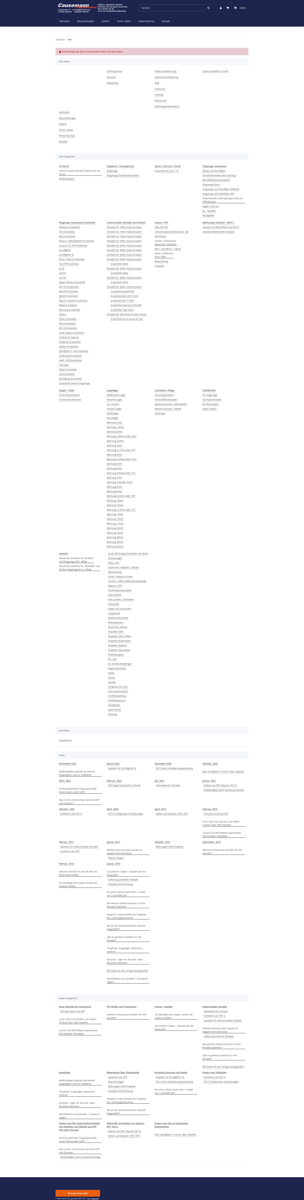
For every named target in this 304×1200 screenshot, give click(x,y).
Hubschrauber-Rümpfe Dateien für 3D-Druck (80, 172)
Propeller (159, 265)
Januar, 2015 (113, 863)
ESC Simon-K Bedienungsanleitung (174, 768)
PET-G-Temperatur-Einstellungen (125, 813)
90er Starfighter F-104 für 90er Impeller (223, 771)
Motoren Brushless (118, 617)
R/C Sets (112, 659)
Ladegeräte (114, 613)
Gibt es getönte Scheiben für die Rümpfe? (124, 938)
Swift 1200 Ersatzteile (70, 360)
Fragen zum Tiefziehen (214, 1072)
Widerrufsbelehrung (165, 71)
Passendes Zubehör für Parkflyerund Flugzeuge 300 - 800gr (76, 560)
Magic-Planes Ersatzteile (72, 282)
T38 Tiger (64, 364)
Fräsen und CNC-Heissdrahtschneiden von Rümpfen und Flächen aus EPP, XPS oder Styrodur (79, 1126)
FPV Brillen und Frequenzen (121, 1006)
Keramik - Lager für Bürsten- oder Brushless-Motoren (125, 961)
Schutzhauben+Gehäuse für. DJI (172, 231)
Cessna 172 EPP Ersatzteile (73, 245)
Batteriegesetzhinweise (167, 106)
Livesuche (160, 88)
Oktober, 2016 (162, 841)
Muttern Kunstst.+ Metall (168, 408)
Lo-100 (62, 277)
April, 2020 (112, 809)
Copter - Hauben (164, 1006)
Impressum (161, 100)
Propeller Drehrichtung (120, 884)
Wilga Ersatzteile (68, 369)
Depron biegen (116, 857)
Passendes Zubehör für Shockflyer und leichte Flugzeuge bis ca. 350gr (79, 568)
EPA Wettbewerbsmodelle (216, 179)
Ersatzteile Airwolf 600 (122, 291)
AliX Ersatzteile (67, 231)
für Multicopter (211, 404)
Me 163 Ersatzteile (69, 286)
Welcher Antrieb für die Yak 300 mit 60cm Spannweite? (78, 873)
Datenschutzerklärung (166, 77)
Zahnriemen (114, 709)
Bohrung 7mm (114, 477)
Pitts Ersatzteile (67, 323)
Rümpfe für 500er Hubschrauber (124, 277)
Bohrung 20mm (115, 528)
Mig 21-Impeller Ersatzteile (73, 300)
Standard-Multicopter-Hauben (219, 231)
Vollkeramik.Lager (116, 394)
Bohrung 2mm (114, 431)
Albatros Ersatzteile (69, 227)
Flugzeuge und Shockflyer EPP (218, 193)
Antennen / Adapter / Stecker (123, 567)
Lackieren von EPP (69, 851)
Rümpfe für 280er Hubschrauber (124, 250)
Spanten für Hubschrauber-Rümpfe (79, 846)
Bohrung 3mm (114, 445)
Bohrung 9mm (114, 491)
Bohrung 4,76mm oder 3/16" (122, 459)
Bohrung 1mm (114, 422)
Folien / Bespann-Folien (120, 576)
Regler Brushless (117, 668)
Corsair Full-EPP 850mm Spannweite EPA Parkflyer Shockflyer (222, 834)
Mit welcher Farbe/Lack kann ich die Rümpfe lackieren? (126, 905)
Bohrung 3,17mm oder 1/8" (121, 450)
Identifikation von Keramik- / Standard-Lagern (127, 980)
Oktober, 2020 (66, 809)
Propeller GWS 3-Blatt (119, 636)
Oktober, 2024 (210, 763)
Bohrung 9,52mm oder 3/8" (121, 495)
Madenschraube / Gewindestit (171, 404)
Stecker (112, 682)
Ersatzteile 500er (119, 282)
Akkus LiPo (113, 562)
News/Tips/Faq (146, 21)
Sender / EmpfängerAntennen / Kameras (166, 242)
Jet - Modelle (209, 210)
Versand (111, 77)
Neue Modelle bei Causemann (75, 1006)
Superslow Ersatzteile (70, 355)
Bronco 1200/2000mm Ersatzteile (76, 240)
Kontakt (166, 21)
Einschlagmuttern (164, 394)
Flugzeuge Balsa (211, 184)
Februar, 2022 (114, 780)
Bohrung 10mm (115, 500)
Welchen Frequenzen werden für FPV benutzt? (222, 851)
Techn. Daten (124, 21)
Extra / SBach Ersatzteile (72, 259)
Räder (111, 672)
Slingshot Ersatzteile (70, 341)
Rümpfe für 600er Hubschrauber (124, 286)
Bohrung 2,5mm (115, 440)
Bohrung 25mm (115, 532)
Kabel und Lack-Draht (119, 608)
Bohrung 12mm (115, 505)
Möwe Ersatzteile (68, 305)
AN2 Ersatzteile (67, 236)
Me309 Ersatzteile (68, 295)
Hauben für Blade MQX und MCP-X (221, 227)
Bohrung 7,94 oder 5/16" (120, 482)
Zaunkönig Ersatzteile (70, 378)
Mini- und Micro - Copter (168, 248)
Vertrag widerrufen (77, 1193)
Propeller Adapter (117, 645)
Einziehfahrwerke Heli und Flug (219, 175)
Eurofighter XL (66, 254)
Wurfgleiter (209, 215)
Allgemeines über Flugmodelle (123, 1072)
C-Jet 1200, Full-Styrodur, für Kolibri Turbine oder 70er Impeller (221, 823)
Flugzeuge (112, 170)
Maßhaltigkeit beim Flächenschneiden (224, 789)
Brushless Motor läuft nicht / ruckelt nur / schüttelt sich (126, 894)
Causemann (65, 740)
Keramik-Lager (114, 399)
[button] (220, 7)
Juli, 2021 (159, 780)
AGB (157, 82)
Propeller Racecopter (119, 649)
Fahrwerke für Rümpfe (168, 785)
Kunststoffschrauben (166, 399)
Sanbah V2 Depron (69, 337)
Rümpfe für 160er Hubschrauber (124, 236)
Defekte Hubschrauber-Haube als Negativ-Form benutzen (124, 851)
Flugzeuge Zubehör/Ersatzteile (123, 175)
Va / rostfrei (113, 404)
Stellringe (160, 413)
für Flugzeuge (210, 394)
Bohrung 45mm (115, 546)
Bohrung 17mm (115, 523)
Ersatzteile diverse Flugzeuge (74, 383)
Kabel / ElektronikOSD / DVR (164, 255)
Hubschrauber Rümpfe (214, 1006)
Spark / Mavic (210, 408)
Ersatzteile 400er (119, 263)
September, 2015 (212, 841)
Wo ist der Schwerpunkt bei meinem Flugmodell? (126, 927)
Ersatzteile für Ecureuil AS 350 (127, 318)
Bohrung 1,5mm (115, 427)
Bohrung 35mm (115, 541)
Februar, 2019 (210, 809)
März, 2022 (65, 780)
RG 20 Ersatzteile (68, 328)
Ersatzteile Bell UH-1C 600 (124, 295)
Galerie (105, 21)
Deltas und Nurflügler (214, 170)
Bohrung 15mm (115, 518)
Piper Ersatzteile (67, 318)
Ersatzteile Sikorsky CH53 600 (126, 305)
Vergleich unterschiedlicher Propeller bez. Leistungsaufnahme (126, 916)
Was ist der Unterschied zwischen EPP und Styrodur (79, 801)
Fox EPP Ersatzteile (69, 263)
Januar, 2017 (113, 841)
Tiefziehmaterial (116, 700)
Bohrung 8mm (114, 486)
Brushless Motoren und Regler (171, 1072)
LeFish (62, 273)
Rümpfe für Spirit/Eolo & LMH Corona (126, 314)
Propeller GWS (115, 631)
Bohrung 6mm (114, 468)
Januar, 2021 (209, 780)
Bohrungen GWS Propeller (170, 846)
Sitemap (159, 94)
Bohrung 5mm (114, 463)
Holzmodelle (114, 594)
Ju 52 (61, 268)
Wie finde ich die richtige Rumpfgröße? (127, 970)
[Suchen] (208, 7)
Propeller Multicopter (119, 640)
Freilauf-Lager (114, 408)
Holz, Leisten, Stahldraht (121, 599)
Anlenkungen (115, 558)
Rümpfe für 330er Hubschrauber (124, 254)
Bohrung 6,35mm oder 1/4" (121, 472)
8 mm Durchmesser (69, 394)
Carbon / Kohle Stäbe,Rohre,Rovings (127, 581)
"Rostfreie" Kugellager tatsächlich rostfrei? (124, 950)
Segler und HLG (211, 206)
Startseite (64, 21)
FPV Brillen (160, 236)
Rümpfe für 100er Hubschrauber (124, 227)
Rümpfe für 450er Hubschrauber (124, 268)
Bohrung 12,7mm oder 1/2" (121, 509)
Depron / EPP (115, 585)
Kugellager (64, 1072)
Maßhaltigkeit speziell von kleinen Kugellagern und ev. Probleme (77, 773)
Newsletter (112, 82)
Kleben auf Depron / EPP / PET (172, 813)
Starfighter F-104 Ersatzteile (73, 351)
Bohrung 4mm (114, 454)
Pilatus (62, 314)
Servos (111, 677)
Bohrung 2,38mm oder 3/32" (122, 436)
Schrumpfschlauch (118, 691)
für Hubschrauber (212, 399)
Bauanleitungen (85, 21)
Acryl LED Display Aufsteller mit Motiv (128, 553)
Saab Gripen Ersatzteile (71, 332)
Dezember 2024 (163, 763)
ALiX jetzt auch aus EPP (216, 813)
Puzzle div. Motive (117, 626)
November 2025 (67, 763)
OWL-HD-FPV (161, 227)
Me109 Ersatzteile (68, 291)
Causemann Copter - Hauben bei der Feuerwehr (126, 873)
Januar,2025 (113, 763)
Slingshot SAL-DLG (117, 686)
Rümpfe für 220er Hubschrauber (124, 245)
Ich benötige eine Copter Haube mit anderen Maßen (78, 884)
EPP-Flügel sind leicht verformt (124, 785)
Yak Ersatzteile (66, 374)
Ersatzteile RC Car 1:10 (167, 170)
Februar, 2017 (66, 841)
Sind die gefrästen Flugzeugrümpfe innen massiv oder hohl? (78, 790)
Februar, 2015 (66, 863)
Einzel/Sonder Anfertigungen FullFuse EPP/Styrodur (223, 200)
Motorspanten (115, 622)
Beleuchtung (161, 261)
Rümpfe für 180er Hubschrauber (124, 240)
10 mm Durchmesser (70, 399)
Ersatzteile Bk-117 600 (122, 300)
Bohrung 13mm (115, 514)
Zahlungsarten (114, 71)
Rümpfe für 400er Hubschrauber (124, 259)
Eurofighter (65, 250)
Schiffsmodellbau (117, 695)
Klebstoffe (113, 604)
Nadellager (113, 413)
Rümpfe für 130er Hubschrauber (124, 231)
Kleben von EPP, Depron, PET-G (220, 785)
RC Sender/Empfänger (120, 663)
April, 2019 (160, 809)
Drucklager (112, 417)
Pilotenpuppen (67, 178)
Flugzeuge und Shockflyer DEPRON (221, 189)
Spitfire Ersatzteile (68, 346)
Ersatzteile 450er (119, 273)
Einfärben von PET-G (71, 813)
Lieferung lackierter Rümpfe (123, 879)
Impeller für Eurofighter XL (122, 768)
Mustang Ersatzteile (69, 309)
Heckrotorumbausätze (120, 590)
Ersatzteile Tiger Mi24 (122, 309)
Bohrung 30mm (115, 537)
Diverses (112, 714)
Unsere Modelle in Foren (216, 71)
